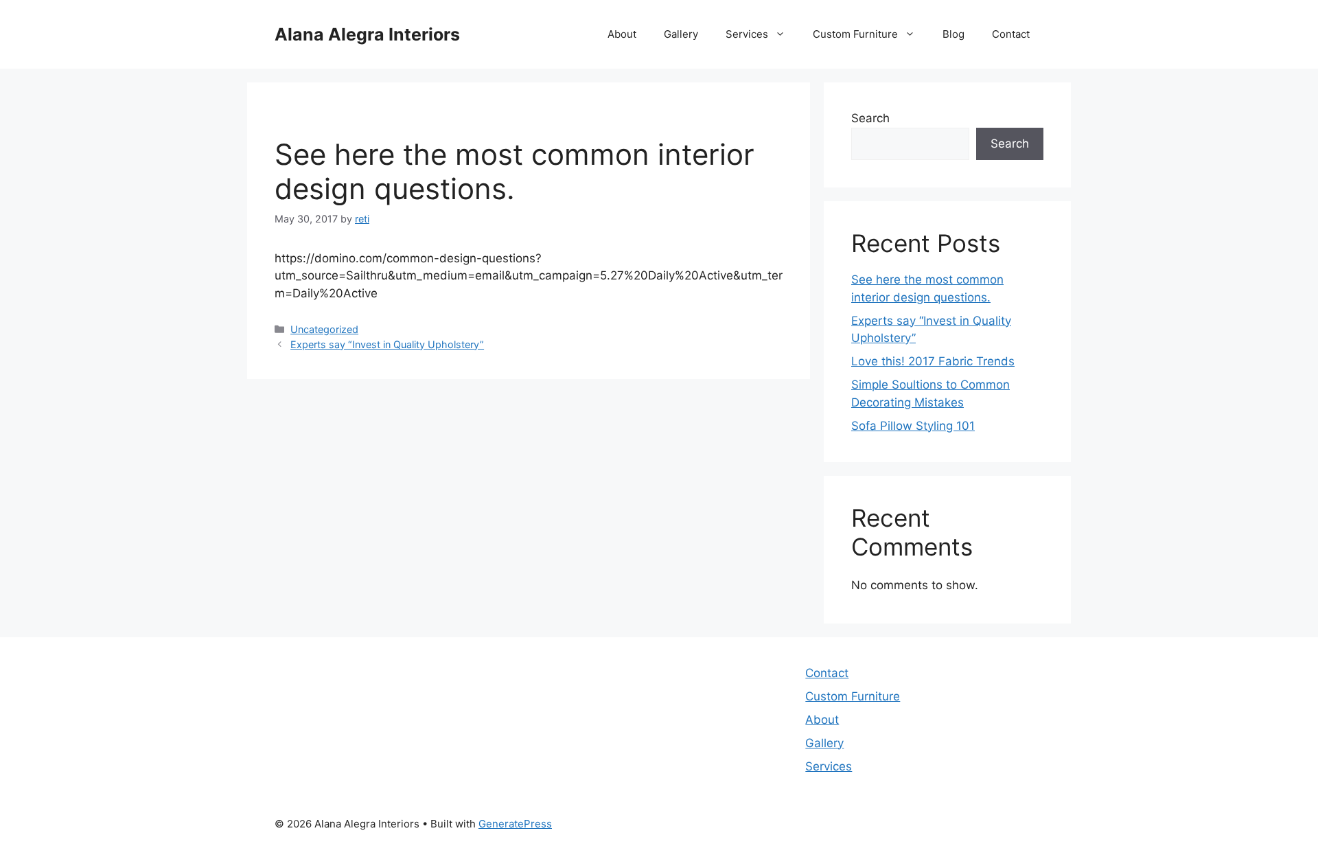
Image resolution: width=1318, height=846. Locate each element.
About (622, 34)
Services (747, 34)
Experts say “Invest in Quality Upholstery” (387, 344)
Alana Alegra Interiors (367, 34)
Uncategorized (324, 329)
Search (870, 118)
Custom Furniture (855, 34)
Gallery (681, 34)
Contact (1011, 34)
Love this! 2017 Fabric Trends (933, 361)
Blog (953, 34)
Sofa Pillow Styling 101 (913, 426)
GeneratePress (515, 823)
